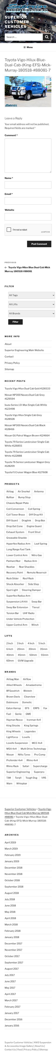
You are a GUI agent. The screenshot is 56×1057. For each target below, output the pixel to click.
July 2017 (10, 975)
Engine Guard (34, 526)
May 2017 (10, 987)
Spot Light (12, 590)
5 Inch (41, 643)
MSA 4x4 (11, 748)
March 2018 (11, 924)
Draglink (26, 520)
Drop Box (40, 520)
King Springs (31, 725)
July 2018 (10, 899)
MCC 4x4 (37, 743)
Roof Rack (28, 578)
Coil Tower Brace (15, 514)
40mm (10, 655)
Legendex (30, 731)
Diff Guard (12, 520)
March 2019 (11, 848)
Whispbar (21, 783)
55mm (44, 655)
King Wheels (13, 731)
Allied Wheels (14, 685)
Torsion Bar (12, 613)
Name (9, 178)
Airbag (10, 491)
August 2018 (12, 893)
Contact (9, 356)
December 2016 (13, 1019)
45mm (21, 655)
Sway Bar (37, 601)
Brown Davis (13, 696)
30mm (32, 649)
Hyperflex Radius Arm (18, 543)
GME (28, 714)
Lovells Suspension (17, 743)
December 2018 (13, 867)
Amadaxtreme (34, 685)
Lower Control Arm (17, 555)
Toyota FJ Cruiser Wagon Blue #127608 (26, 472)
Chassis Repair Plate (17, 503)
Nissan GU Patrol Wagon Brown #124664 (27, 435)
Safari (26, 766)
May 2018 (10, 912)
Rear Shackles (26, 567)
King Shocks (13, 725)
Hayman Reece (14, 719)
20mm (20, 649)
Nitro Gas (37, 555)
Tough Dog (31, 777)
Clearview (29, 696)
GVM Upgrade (25, 660)
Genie (18, 714)
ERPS (36, 708)
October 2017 (12, 956)
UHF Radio (28, 613)
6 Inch (9, 649)
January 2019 (12, 861)
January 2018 (12, 937)
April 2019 (10, 842)
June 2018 (10, 905)
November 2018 (13, 874)
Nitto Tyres (24, 754)
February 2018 (13, 931)
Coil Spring (34, 509)
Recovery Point (14, 572)
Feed (19, 1049)
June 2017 (10, 981)
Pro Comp (39, 754)
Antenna (39, 491)
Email (9, 194)
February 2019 (13, 855)
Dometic (27, 702)
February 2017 (12, 1006)
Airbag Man (12, 679)
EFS (27, 708)
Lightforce (12, 737)
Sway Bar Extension (17, 607)
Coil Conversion (15, 509)
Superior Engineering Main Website (24, 350)
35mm (43, 649)
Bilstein (27, 690)
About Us (39, 1046)
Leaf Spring (40, 543)
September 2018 (14, 886)
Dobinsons (12, 702)
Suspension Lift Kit (17, 601)
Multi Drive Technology (33, 748)
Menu (30, 47)
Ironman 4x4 (34, 719)
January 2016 (12, 1025)
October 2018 (12, 880)
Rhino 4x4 (32, 760)
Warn (9, 783)
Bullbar (10, 497)
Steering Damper (31, 590)
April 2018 (10, 918)
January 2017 (12, 1013)
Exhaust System (15, 532)
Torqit (18, 777)
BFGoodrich (12, 690)
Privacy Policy (12, 363)
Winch (35, 624)
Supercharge (40, 766)
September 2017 (14, 962)
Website (9, 210)
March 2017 (11, 1000)
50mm (33, 655)
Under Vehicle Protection (20, 619)
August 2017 (12, 968)
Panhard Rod (13, 561)
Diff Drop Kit (36, 514)
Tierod (35, 607)
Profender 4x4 (14, 760)
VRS (43, 777)
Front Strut (34, 532)
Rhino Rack (12, 766)
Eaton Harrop (13, 708)
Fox (45, 708)
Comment (11, 135)
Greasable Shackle (16, 537)
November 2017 (13, 950)
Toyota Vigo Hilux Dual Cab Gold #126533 (27, 388)
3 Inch (20, 643)
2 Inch (9, 643)
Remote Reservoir (37, 572)
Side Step (33, 584)
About (8, 344)
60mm (10, 660)
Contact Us (10, 1049)
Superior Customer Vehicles (17, 22)
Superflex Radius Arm (18, 595)
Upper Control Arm (16, 624)
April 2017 (10, 994)
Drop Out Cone (14, 526)
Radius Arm (30, 561)
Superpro (39, 772)
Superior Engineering (18, 772)
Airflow (27, 679)
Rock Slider (12, 578)
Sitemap (9, 369)
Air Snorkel (24, 491)
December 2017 (13, 943)
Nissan (10, 754)
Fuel (8, 714)
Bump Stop (24, 497)
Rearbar (10, 567)
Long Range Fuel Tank (18, 549)
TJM (8, 777)
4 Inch (31, 643)
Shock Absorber (15, 584)
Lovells (26, 737)
